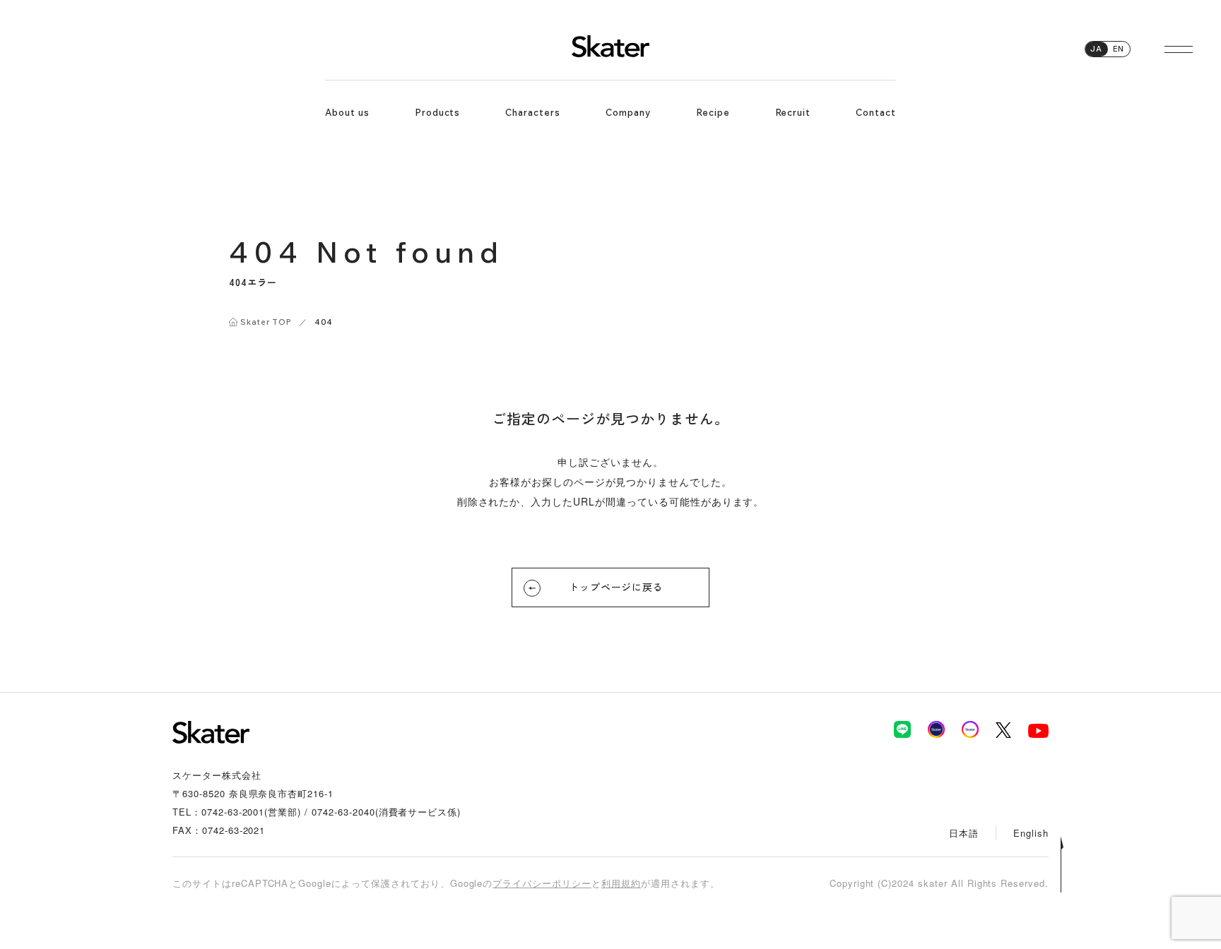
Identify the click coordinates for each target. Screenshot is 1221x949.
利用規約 (621, 883)
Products (438, 112)
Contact (876, 112)
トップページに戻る (616, 587)
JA (1096, 49)
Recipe (713, 112)
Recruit (793, 112)
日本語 (964, 833)
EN (1118, 49)
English (1031, 833)
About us (347, 112)
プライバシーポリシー (541, 883)
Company (628, 112)
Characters (532, 112)
